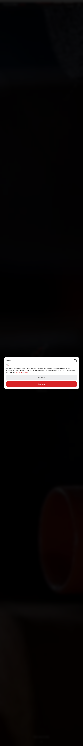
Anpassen (41, 377)
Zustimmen (41, 384)
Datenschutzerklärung (21, 372)
